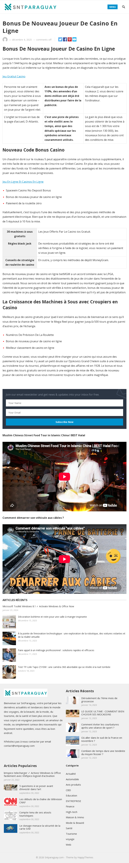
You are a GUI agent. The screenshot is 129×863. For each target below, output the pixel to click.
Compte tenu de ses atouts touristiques (35, 814)
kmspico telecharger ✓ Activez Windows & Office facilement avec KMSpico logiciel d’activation (32, 774)
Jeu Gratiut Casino (14, 76)
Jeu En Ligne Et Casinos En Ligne (23, 182)
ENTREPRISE (73, 801)
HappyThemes (85, 857)
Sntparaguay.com (54, 857)
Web (68, 844)
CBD (68, 790)
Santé (69, 828)
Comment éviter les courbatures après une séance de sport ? (100, 726)
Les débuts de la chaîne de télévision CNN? (40, 800)
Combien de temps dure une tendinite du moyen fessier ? (103, 752)
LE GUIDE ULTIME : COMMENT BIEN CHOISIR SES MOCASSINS (102, 713)
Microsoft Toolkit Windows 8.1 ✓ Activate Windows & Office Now (38, 606)
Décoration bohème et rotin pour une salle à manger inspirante (52, 616)
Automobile (72, 779)
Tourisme (71, 833)
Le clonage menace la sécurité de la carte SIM (39, 827)
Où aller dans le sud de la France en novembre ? (101, 739)
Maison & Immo (75, 817)
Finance (70, 806)
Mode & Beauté (75, 822)
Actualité (71, 773)
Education (71, 795)
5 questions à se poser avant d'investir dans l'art (36, 787)
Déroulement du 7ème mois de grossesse (99, 699)
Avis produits (73, 784)
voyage (70, 839)
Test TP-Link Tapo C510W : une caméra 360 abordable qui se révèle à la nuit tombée (64, 667)
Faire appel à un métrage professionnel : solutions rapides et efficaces (56, 650)
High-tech (71, 812)
